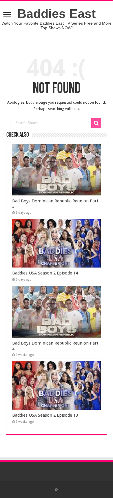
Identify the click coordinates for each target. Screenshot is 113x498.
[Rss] (56, 489)
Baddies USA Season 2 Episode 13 (45, 415)
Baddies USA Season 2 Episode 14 (45, 273)
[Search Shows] (96, 123)
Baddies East (56, 14)
